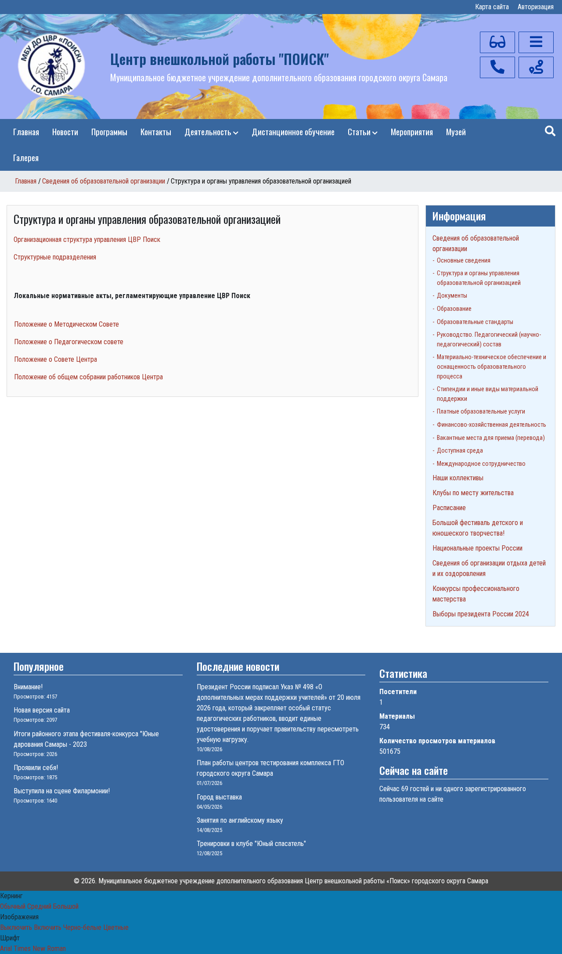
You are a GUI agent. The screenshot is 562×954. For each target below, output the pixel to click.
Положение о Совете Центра (55, 359)
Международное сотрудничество (481, 464)
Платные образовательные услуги (481, 411)
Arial (6, 948)
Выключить (16, 927)
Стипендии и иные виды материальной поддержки (487, 394)
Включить (47, 927)
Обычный (12, 906)
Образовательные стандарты (475, 322)
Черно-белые (82, 927)
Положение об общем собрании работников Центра (88, 377)
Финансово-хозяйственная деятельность (491, 424)
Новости (65, 131)
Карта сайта (492, 7)
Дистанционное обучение (293, 131)
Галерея (26, 157)
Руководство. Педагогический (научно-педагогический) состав (489, 339)
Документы (452, 295)
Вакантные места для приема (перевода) (491, 438)
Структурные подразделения (55, 257)
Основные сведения (463, 260)
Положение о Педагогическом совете (68, 342)
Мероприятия (412, 131)
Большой (66, 906)
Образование (454, 309)
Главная (26, 131)
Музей (456, 131)
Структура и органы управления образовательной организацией (479, 278)
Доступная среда (460, 450)
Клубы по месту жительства (473, 493)
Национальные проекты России (477, 548)
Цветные (116, 927)
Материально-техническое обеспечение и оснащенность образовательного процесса (491, 366)
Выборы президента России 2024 (480, 614)
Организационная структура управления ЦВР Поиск (87, 239)
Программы (109, 131)
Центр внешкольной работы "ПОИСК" (219, 58)
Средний (39, 906)
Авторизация (536, 7)
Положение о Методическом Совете (66, 324)
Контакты (155, 131)
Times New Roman (40, 948)
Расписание (449, 508)
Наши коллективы (457, 478)
